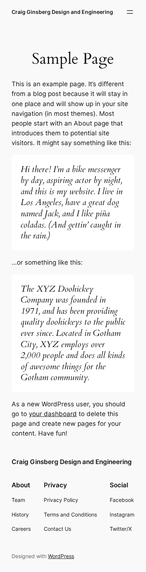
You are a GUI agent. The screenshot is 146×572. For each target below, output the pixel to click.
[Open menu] (129, 11)
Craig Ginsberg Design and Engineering (62, 12)
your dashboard (53, 414)
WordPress (61, 556)
